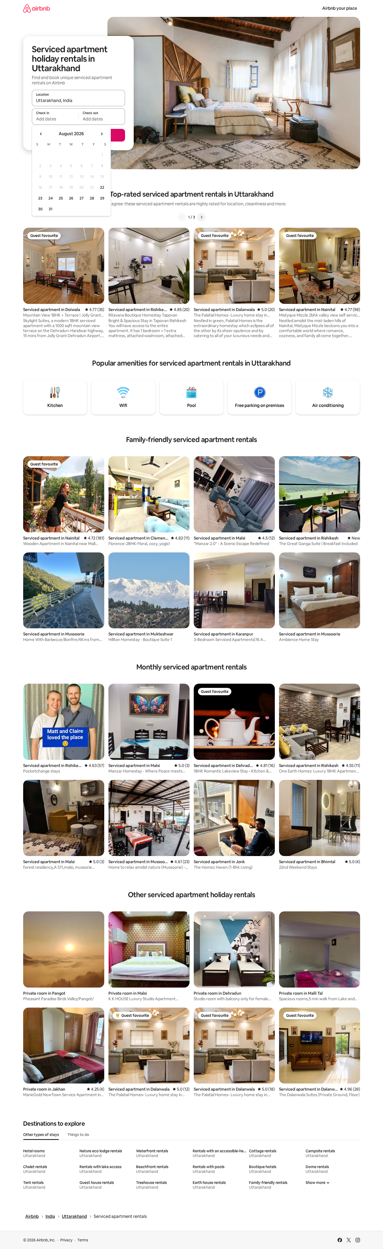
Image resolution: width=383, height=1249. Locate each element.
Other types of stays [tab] (41, 1134)
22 (102, 187)
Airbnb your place (339, 8)
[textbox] (55, 119)
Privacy (66, 1240)
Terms (82, 1240)
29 (102, 198)
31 (50, 209)
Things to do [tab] (78, 1134)
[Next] (201, 217)
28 (92, 198)
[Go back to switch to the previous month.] (41, 133)
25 (61, 198)
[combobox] (78, 100)
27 (81, 198)
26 (71, 198)
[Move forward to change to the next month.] (101, 133)
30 (40, 209)
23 (40, 198)
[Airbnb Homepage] (36, 8)
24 (50, 198)
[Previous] (182, 217)
